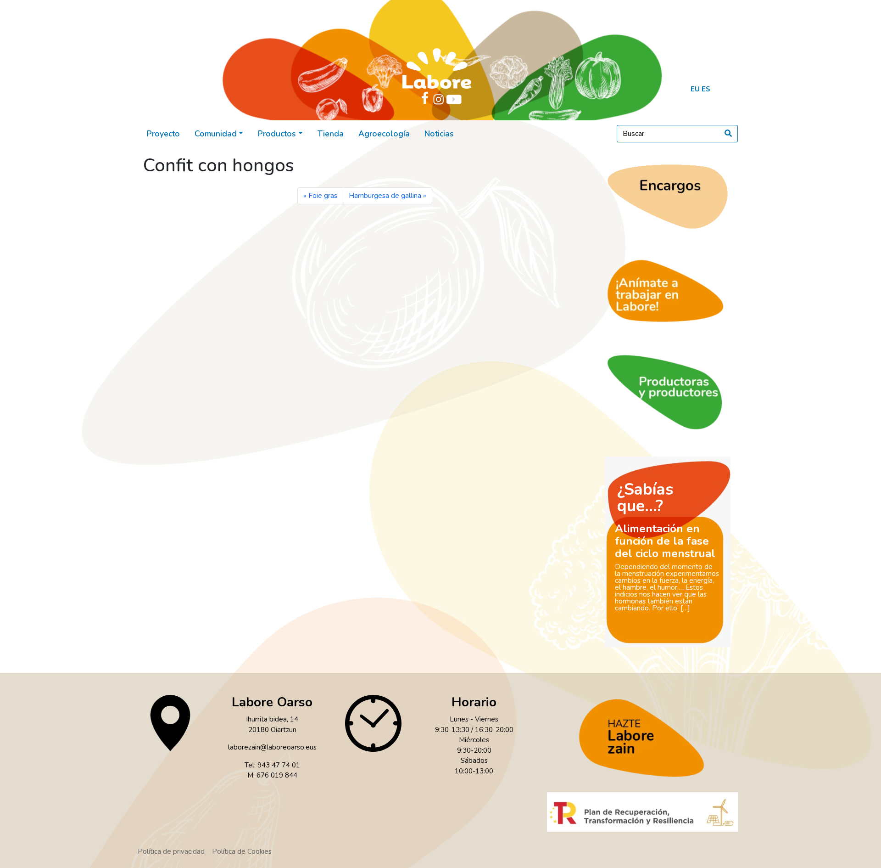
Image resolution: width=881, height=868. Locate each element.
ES (706, 89)
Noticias (439, 133)
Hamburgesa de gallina (385, 195)
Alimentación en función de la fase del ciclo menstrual (665, 541)
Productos (277, 133)
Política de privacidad (171, 851)
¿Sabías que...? (645, 498)
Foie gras (322, 195)
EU (695, 89)
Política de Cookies (242, 851)
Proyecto (163, 133)
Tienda (331, 133)
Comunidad (216, 133)
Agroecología (384, 133)
